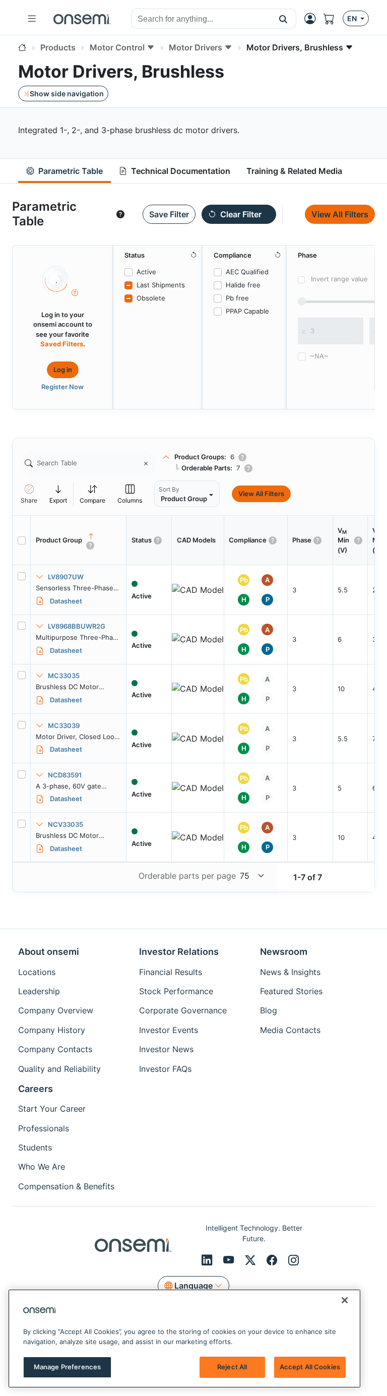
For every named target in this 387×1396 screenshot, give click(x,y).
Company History (51, 1030)
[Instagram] (293, 1259)
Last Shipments (161, 285)
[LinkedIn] (208, 1259)
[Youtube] (230, 1259)
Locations (36, 972)
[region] (184, 1338)
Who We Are (41, 1167)
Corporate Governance (183, 1010)
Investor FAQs (165, 1069)
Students (35, 1147)
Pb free (237, 298)
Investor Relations (179, 951)
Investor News (166, 1049)
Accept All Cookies (310, 1367)
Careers (35, 1088)
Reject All (232, 1367)
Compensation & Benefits (66, 1186)
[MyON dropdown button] (313, 18)
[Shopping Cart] (333, 19)
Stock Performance (176, 991)
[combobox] (201, 19)
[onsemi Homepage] (82, 19)
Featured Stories (291, 991)
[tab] (64, 171)
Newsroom (283, 951)
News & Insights (290, 972)
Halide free (243, 285)
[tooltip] (120, 214)
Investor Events (168, 1030)
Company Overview (55, 1010)
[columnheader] (78, 540)
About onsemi (48, 951)
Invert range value (339, 279)
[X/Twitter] (252, 1259)
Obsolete (151, 298)
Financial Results (170, 972)
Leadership (39, 991)
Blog (268, 1010)
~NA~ (319, 356)
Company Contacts (55, 1049)
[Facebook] (273, 1259)
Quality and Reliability (59, 1069)
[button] (283, 19)
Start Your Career (52, 1109)
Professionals (43, 1128)
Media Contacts (290, 1030)
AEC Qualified (247, 272)
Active (146, 272)
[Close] (345, 1300)
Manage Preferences (67, 1367)
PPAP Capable (247, 311)
